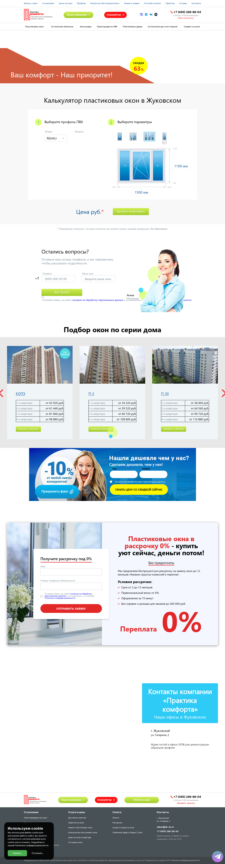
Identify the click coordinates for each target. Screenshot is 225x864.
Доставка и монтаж (77, 818)
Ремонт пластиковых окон (80, 827)
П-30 (165, 394)
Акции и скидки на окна (123, 827)
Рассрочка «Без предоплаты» (105, 3)
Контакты (196, 3)
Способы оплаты (152, 3)
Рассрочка (117, 823)
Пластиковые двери (132, 26)
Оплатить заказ (141, 799)
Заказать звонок (28, 429)
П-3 (91, 394)
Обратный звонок (186, 18)
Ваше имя (87, 273)
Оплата (115, 818)
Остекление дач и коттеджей (162, 26)
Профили (81, 3)
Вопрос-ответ (31, 3)
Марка (48, 131)
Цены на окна (65, 3)
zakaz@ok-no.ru (165, 827)
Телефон (47, 273)
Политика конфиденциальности (185, 860)
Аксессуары (86, 26)
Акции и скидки (131, 3)
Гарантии (170, 3)
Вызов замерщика (77, 14)
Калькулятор (114, 14)
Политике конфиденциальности (31, 845)
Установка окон (75, 842)
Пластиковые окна (34, 26)
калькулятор (208, 822)
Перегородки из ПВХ (107, 26)
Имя (42, 566)
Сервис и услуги (192, 26)
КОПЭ (20, 394)
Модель (79, 131)
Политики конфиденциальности (59, 597)
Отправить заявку (71, 608)
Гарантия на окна (76, 823)
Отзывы (183, 3)
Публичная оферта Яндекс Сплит (127, 832)
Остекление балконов (62, 26)
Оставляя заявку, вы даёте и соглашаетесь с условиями (116, 300)
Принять (17, 853)
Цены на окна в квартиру (79, 837)
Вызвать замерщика (131, 211)
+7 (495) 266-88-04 (187, 12)
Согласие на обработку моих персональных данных (140, 481)
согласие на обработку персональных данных (97, 300)
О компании (48, 3)
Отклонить (37, 853)
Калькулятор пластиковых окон (82, 832)
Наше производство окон (35, 818)
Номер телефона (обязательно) (57, 580)
